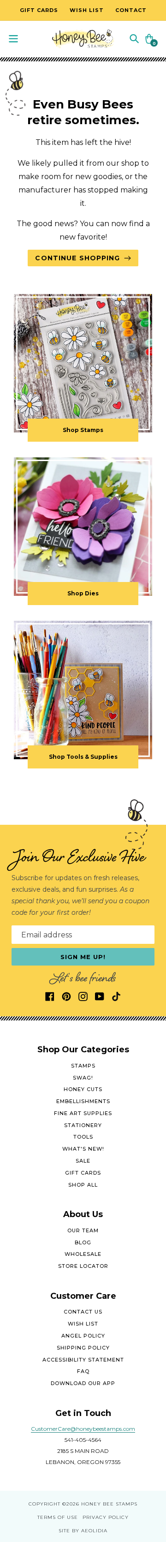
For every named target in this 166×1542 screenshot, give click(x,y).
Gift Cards (83, 1173)
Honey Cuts (83, 1089)
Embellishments (83, 1101)
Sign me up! (83, 956)
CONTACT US (83, 1311)
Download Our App (83, 1383)
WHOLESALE (83, 1254)
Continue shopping (77, 258)
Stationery (83, 1125)
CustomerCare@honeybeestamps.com (83, 1428)
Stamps (83, 1065)
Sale (83, 1161)
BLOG (83, 1242)
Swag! (83, 1077)
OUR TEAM (83, 1230)
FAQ (83, 1371)
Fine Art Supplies (83, 1113)
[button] (134, 38)
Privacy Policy (106, 1517)
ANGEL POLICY (83, 1335)
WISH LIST (83, 1323)
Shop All (83, 1185)
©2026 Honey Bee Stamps (99, 1504)
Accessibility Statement (83, 1359)
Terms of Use (57, 1517)
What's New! (83, 1149)
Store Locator (83, 1266)
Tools (83, 1137)
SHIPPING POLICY (83, 1347)
